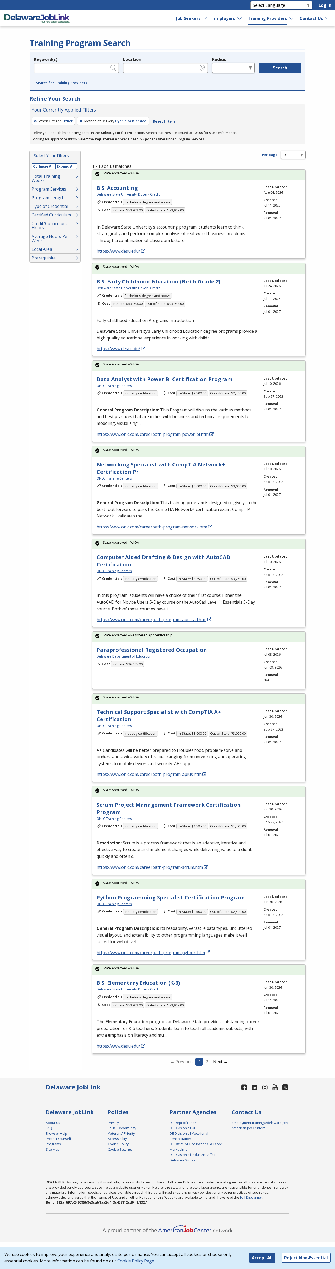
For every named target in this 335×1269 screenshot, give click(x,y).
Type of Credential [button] (50, 206)
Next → (220, 1062)
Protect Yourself (58, 1138)
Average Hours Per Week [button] (50, 238)
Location (132, 59)
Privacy (113, 1122)
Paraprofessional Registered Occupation (152, 649)
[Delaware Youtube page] (275, 1087)
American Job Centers (248, 1128)
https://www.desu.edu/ (118, 251)
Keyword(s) (45, 59)
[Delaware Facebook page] (244, 1087)
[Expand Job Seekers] (205, 18)
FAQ (49, 1128)
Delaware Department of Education (124, 656)
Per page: (270, 154)
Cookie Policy (118, 1144)
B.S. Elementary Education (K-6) (138, 982)
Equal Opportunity (122, 1128)
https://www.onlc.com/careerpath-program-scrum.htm (150, 867)
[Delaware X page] (285, 1087)
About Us (53, 1122)
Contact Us (311, 18)
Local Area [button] (42, 249)
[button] (61, 83)
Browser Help (56, 1133)
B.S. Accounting (117, 187)
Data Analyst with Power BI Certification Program (164, 379)
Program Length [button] (48, 198)
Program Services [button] (49, 189)
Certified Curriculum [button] (51, 215)
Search (280, 68)
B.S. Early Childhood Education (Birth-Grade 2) (158, 281)
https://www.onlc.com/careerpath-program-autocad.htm (151, 619)
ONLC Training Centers (114, 385)
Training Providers (267, 18)
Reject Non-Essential (306, 1258)
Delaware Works (183, 1160)
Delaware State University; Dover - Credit (128, 194)
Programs (53, 1144)
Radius (219, 59)
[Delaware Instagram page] (264, 1087)
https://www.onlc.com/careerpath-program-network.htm (152, 527)
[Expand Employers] (240, 18)
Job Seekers (188, 18)
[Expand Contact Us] (327, 18)
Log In (325, 5)
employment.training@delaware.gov (260, 1122)
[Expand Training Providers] (291, 18)
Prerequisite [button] (44, 258)
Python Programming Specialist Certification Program (171, 897)
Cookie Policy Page (135, 1261)
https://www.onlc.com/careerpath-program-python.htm (151, 952)
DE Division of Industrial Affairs (193, 1154)
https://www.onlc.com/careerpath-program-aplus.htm (149, 774)
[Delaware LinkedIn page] (254, 1087)
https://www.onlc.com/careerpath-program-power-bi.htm (153, 434)
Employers (224, 18)
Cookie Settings (120, 1149)
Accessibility (117, 1138)
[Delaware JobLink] (37, 18)
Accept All (262, 1258)
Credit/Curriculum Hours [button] (49, 226)
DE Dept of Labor (183, 1122)
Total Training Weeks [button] (46, 178)
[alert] (198, 175)
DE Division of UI (182, 1128)
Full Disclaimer (251, 1197)
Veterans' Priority (121, 1133)
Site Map (52, 1149)
